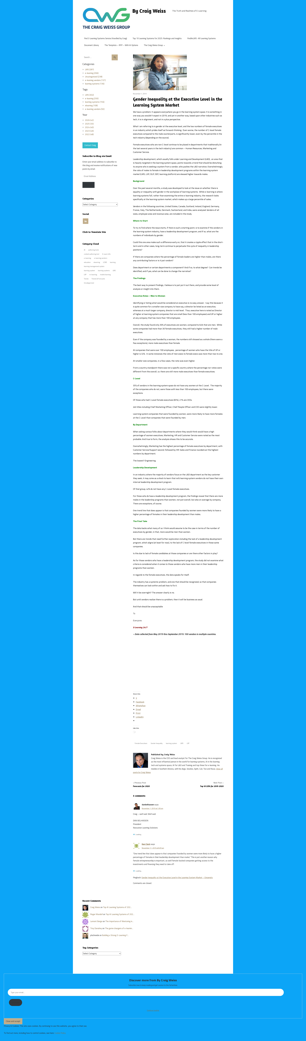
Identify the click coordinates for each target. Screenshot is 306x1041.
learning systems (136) (94, 83)
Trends (86, 279)
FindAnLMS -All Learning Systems (201, 38)
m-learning (93, 274)
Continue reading (153, 1010)
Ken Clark (146, 844)
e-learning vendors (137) (95, 80)
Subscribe (89, 184)
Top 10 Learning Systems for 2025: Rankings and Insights (157, 38)
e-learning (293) (91, 98)
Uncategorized (89, 283)
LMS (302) (89, 94)
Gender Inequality (156, 743)
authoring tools (93, 250)
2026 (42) (89, 120)
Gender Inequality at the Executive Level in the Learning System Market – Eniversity (177, 877)
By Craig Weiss (149, 11)
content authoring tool (91, 254)
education (87, 262)
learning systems (104, 270)
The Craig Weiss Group (153, 45)
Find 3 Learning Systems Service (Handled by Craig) (105, 38)
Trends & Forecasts (98, 279)
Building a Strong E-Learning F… (115, 935)
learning (113, 262)
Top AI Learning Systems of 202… (117, 907)
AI (84, 250)
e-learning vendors (100, 258)
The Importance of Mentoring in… (119, 921)
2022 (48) (89, 134)
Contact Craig (90, 145)
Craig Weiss (95, 907)
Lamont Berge (96, 921)
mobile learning (105, 274)
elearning (97, 262)
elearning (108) (91, 105)
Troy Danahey (96, 928)
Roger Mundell (96, 914)
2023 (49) (89, 130)
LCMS (105, 262)
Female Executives (141, 743)
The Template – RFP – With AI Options (121, 45)
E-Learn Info (106, 254)
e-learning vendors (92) (94, 109)
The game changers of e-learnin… (119, 928)
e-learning (87, 258)
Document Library (91, 45)
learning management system (94, 266)
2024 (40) (89, 127)
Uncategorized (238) (93, 76)
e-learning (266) (91, 73)
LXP (188, 743)
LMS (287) (89, 69)
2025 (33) (89, 123)
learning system (171, 743)
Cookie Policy (60, 1033)
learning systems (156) (94, 101)
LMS (181, 743)
